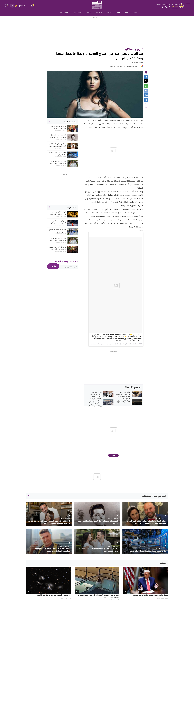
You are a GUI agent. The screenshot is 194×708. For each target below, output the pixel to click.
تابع (113, 455)
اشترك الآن (175, 7)
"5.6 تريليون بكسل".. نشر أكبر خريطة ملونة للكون (54, 595)
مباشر (135, 12)
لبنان (118, 12)
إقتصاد (88, 12)
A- (146, 107)
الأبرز (126, 12)
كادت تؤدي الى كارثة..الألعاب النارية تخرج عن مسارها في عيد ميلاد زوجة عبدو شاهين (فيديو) (57, 145)
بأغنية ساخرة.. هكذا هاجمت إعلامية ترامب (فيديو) (150, 595)
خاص (100, 12)
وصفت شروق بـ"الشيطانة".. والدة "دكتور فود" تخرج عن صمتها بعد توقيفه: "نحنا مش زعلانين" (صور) (57, 127)
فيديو (109, 12)
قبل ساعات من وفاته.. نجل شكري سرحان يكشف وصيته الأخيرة (58, 136)
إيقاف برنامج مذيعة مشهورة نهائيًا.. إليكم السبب (57, 154)
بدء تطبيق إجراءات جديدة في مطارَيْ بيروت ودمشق (57, 230)
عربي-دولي (77, 12)
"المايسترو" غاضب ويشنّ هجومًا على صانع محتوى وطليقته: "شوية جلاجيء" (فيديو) (52, 549)
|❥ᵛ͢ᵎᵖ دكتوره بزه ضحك (107, 344)
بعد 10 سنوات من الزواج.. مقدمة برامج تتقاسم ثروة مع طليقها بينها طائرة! (96, 395)
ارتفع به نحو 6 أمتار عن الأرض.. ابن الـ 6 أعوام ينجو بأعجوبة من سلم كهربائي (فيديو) (98, 596)
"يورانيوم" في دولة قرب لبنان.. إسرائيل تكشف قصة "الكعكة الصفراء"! (58, 213)
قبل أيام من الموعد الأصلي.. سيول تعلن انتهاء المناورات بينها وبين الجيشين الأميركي (95, 403)
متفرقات (65, 12)
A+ (146, 104)
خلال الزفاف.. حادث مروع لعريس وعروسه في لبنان (58, 222)
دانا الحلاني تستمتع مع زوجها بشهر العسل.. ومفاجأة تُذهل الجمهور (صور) (57, 162)
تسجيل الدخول (166, 7)
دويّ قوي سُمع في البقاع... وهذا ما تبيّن (123, 401)
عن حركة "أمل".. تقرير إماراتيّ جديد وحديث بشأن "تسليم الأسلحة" (57, 248)
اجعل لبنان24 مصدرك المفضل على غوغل (124, 66)
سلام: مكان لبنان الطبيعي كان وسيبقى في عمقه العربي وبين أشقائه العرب (123, 395)
